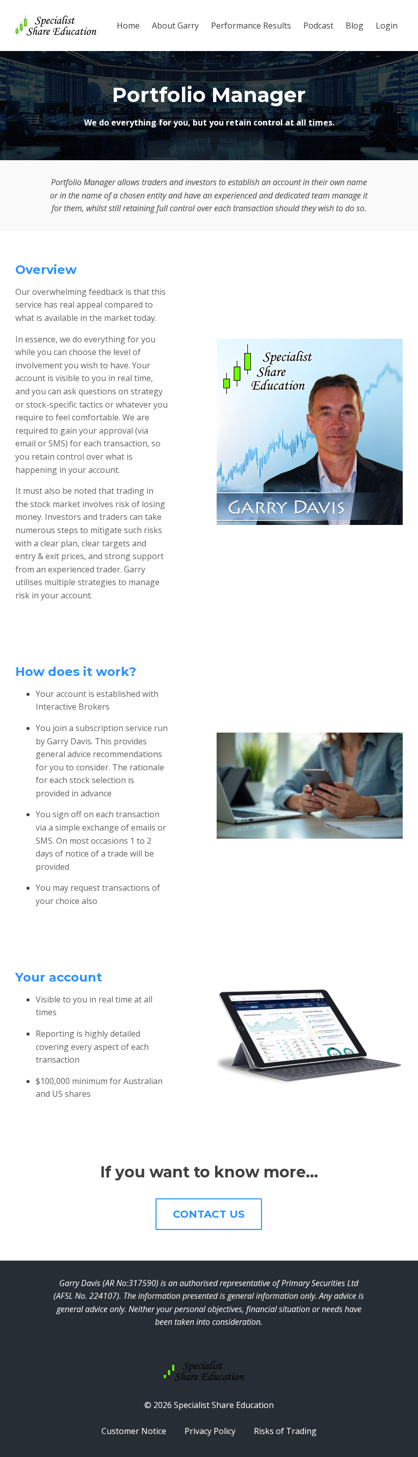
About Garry (175, 25)
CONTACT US (209, 1214)
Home (128, 25)
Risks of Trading (285, 1431)
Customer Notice (133, 1431)
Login (387, 25)
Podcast (318, 25)
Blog (354, 25)
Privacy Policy (210, 1431)
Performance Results (251, 25)
